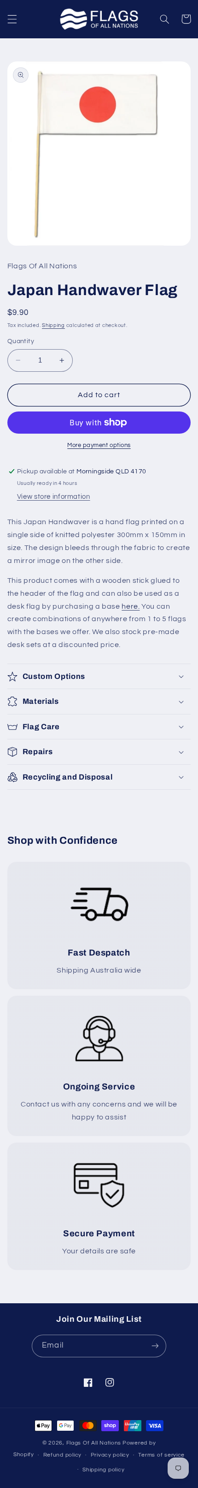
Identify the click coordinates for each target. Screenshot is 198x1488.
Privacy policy (110, 1455)
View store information (53, 496)
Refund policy (62, 1455)
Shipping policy (103, 1469)
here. (131, 606)
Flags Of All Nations (94, 1443)
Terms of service (161, 1455)
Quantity (20, 341)
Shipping (53, 325)
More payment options (99, 445)
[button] (12, 19)
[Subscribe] (154, 1346)
